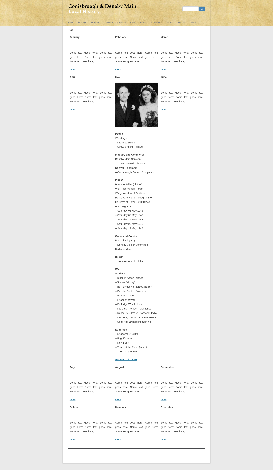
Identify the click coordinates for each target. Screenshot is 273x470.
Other (193, 22)
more (73, 69)
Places (181, 22)
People (143, 22)
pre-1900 (82, 22)
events (109, 22)
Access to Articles (126, 359)
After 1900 (96, 22)
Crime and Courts (126, 22)
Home (70, 22)
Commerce (156, 22)
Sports (169, 22)
